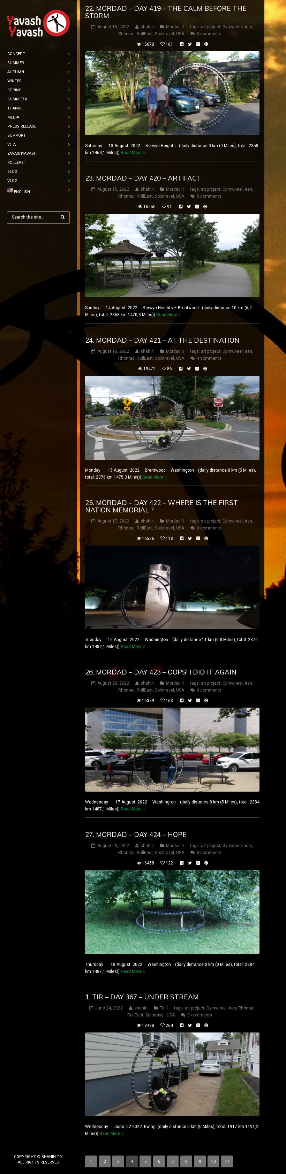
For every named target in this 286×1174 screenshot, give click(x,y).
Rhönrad (126, 33)
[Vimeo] (49, 1145)
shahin (147, 26)
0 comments (209, 33)
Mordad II (175, 26)
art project (210, 26)
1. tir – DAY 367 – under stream (142, 997)
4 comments (209, 358)
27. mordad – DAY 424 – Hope (136, 834)
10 (213, 1161)
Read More (131, 152)
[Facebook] (27, 1145)
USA (180, 33)
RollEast (145, 33)
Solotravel (164, 33)
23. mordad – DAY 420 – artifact (143, 178)
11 (227, 1161)
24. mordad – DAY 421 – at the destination (162, 340)
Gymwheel (233, 26)
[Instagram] (38, 1145)
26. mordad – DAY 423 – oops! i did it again (160, 672)
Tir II (164, 1008)
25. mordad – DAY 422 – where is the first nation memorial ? (161, 506)
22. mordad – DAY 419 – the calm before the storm (166, 12)
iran (248, 26)
